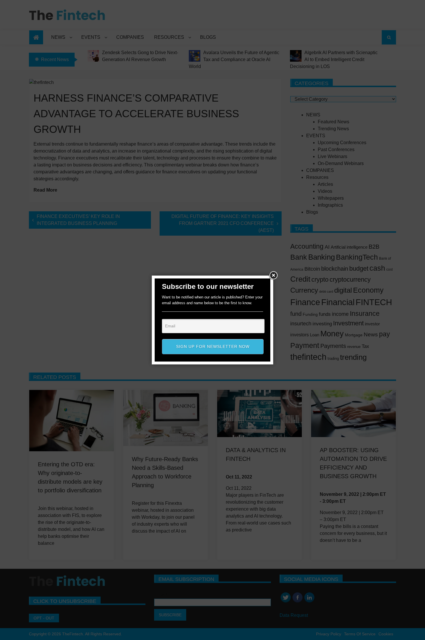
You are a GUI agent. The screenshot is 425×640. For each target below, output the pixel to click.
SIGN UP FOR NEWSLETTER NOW (213, 346)
